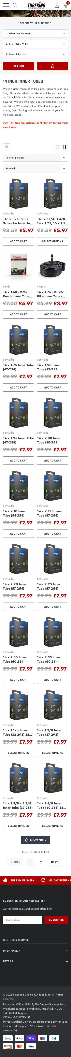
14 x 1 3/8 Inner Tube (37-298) (49, 732)
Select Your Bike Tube (35, 23)
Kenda (6, 286)
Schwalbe (8, 213)
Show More (37, 840)
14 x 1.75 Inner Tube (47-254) (18, 367)
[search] (15, 5)
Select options (52, 241)
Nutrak (41, 286)
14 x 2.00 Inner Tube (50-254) (49, 440)
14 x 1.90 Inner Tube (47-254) (48, 367)
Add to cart (18, 241)
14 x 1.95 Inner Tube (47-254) (18, 440)
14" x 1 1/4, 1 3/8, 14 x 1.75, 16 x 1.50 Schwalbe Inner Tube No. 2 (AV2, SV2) (52, 221)
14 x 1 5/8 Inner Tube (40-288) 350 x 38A (51, 805)
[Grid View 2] (65, 147)
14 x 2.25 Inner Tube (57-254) (49, 586)
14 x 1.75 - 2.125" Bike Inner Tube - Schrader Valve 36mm (50, 294)
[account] (57, 5)
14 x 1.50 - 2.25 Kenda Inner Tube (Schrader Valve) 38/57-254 (16, 294)
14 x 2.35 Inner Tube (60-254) (48, 659)
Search (18, 66)
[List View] (58, 147)
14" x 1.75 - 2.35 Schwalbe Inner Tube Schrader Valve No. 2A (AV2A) (18, 221)
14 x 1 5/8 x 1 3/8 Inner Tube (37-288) (18, 805)
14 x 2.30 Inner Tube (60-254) (14, 659)
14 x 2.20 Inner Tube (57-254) (15, 586)
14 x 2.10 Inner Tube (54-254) (14, 513)
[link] (18, 193)
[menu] (6, 5)
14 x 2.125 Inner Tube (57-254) (49, 513)
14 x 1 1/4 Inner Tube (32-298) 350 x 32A (17, 732)
